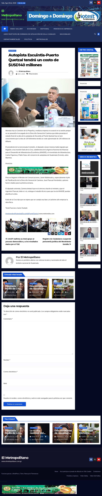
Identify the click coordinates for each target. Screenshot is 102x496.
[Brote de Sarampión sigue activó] (89, 249)
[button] (95, 34)
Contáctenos (97, 471)
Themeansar (34, 473)
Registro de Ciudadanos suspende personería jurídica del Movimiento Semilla (57, 241)
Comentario (8, 319)
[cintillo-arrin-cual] (38, 170)
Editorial (44, 29)
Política (28, 39)
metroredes (88, 172)
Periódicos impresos (63, 29)
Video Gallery (16, 29)
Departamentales (12, 39)
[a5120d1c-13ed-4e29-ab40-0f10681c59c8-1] (89, 140)
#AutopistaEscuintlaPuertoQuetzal (26, 214)
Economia (31, 29)
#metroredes (9, 214)
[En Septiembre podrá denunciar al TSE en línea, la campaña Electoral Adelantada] (89, 232)
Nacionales (65, 34)
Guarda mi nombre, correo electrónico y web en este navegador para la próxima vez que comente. (37, 398)
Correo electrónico (10, 372)
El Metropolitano (24, 71)
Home (56, 471)
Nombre (6, 360)
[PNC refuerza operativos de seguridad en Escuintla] (89, 182)
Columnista (33, 427)
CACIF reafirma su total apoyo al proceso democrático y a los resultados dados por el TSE (21, 241)
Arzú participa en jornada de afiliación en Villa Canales (29, 34)
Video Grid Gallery (95, 476)
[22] (89, 107)
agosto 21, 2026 (13, 436)
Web (5, 383)
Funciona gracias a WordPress (10, 473)
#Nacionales (33, 74)
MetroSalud (42, 39)
